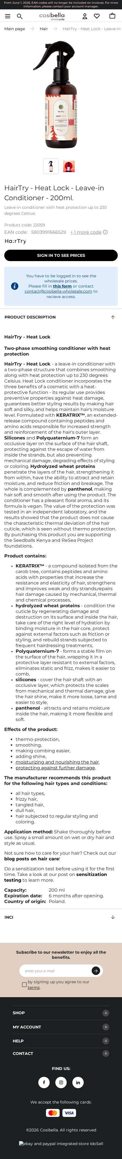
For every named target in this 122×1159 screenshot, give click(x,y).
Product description (30, 317)
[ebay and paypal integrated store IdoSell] (61, 1143)
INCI (9, 917)
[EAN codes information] (105, 232)
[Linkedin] (78, 1082)
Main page (14, 28)
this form (62, 286)
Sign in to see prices (61, 255)
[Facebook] (44, 1082)
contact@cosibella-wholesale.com (58, 291)
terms (34, 987)
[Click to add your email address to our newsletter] (96, 970)
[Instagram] (61, 1082)
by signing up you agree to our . (58, 984)
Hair (44, 28)
